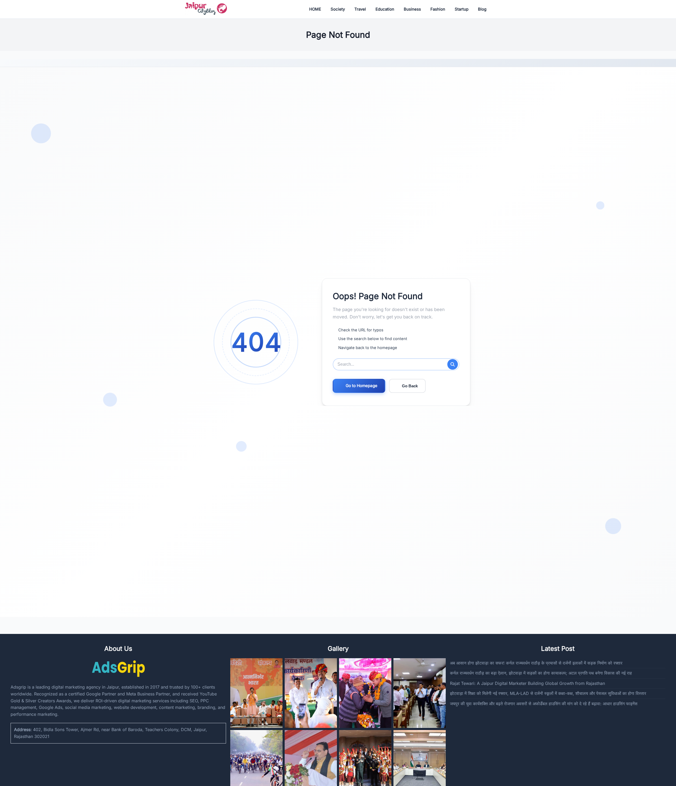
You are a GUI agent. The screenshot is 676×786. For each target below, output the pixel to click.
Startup (461, 9)
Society (338, 9)
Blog (482, 9)
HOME (315, 9)
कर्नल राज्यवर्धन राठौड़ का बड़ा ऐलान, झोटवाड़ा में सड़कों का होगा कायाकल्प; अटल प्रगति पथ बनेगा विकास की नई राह (541, 673)
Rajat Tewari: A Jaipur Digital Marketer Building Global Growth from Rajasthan (527, 683)
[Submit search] (452, 364)
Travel (360, 9)
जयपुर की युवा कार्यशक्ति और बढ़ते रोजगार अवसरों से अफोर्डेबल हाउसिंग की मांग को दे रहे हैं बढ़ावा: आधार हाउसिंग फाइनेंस (543, 703)
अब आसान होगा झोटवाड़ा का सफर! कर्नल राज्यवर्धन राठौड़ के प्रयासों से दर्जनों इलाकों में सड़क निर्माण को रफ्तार (536, 663)
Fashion (437, 9)
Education (384, 9)
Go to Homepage (361, 385)
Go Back (410, 386)
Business (412, 9)
